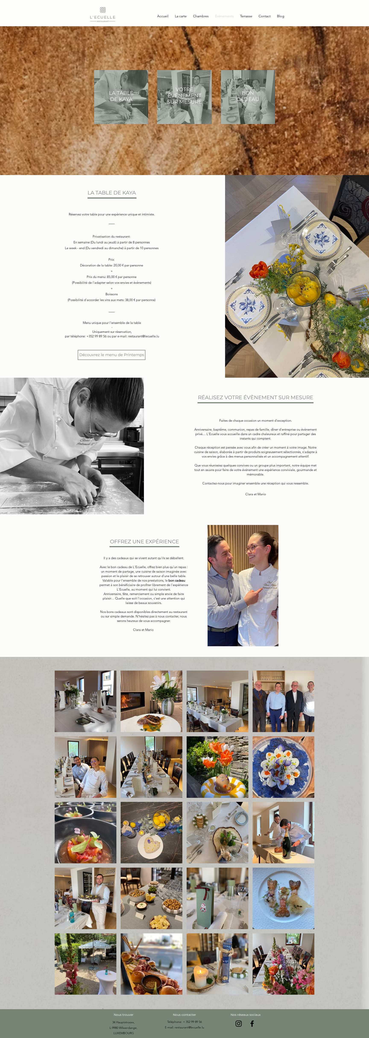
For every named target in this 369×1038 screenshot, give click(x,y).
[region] (121, 100)
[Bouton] (103, 15)
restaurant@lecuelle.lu (143, 336)
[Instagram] (238, 1023)
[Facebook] (252, 1023)
